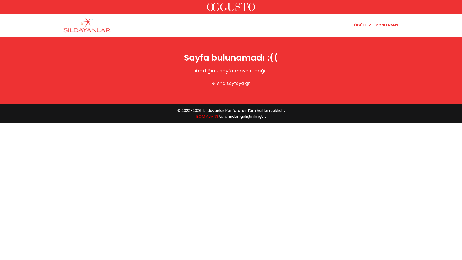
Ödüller (362, 25)
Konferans (387, 25)
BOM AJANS (207, 116)
